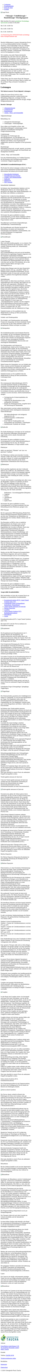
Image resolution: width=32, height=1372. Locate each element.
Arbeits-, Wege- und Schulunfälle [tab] (13, 113)
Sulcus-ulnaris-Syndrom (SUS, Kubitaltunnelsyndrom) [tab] (13, 612)
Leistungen (7, 4)
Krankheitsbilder (9, 6)
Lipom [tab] (6, 616)
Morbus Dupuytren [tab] (9, 608)
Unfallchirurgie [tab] (8, 109)
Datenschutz (4, 1367)
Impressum (4, 1364)
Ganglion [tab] (7, 609)
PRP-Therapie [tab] (8, 182)
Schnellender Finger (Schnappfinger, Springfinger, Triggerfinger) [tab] (14, 604)
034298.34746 (10, 1355)
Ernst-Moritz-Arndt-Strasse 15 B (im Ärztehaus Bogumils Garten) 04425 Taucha (10, 1347)
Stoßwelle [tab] (7, 179)
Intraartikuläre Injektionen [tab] (11, 174)
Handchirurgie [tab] (8, 111)
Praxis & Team (8, 7)
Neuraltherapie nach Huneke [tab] (12, 175)
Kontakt (6, 9)
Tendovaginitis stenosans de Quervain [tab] (15, 606)
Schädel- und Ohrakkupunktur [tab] (12, 177)
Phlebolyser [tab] (7, 180)
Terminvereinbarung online (8, 1358)
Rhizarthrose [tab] (7, 614)
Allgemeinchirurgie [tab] (9, 108)
